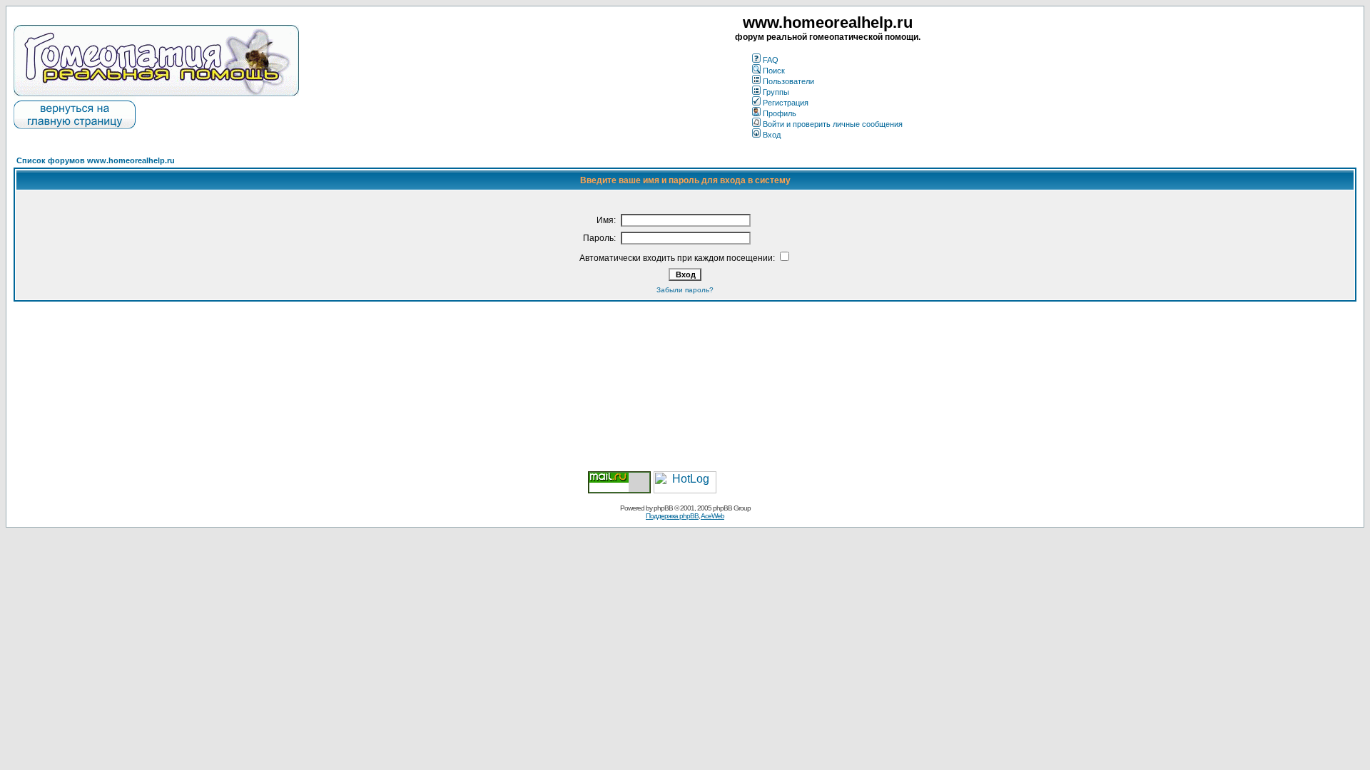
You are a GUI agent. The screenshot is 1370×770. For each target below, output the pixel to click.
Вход (772, 134)
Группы (776, 92)
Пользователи (788, 81)
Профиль (779, 113)
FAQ (770, 60)
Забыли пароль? (685, 290)
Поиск (774, 70)
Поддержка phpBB (672, 516)
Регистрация (785, 102)
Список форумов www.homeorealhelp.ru (95, 160)
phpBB (663, 508)
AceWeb (712, 516)
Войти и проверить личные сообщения (833, 124)
